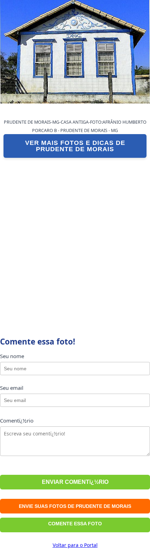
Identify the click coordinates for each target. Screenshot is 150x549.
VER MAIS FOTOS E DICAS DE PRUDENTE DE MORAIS (75, 146)
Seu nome (12, 356)
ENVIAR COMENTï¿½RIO (75, 482)
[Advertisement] (75, 240)
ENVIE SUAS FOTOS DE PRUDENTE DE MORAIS (75, 506)
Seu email (11, 387)
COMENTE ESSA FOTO (75, 523)
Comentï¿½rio (16, 420)
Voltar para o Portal (75, 545)
